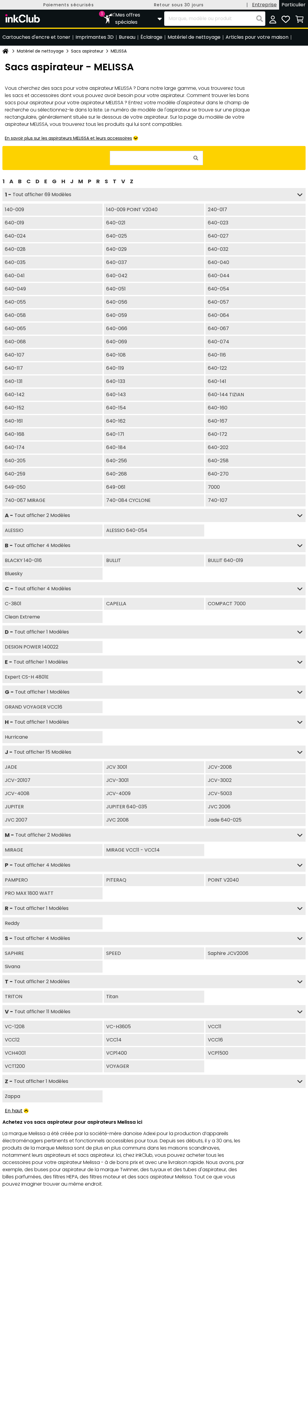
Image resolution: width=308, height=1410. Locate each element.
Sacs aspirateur (87, 51)
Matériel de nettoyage (40, 51)
